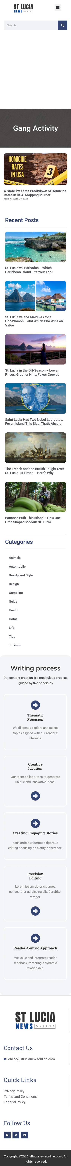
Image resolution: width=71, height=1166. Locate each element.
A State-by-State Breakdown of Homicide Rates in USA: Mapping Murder (35, 193)
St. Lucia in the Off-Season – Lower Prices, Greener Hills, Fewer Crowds (32, 372)
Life (11, 628)
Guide (13, 601)
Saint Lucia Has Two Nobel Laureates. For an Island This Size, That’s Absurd (34, 422)
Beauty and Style (21, 575)
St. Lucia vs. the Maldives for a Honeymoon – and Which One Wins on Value (34, 321)
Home (13, 619)
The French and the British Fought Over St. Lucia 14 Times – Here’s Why (34, 471)
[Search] (62, 25)
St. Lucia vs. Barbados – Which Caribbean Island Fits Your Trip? (29, 270)
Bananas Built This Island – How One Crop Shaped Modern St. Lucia (33, 520)
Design (14, 584)
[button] (58, 7)
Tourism (15, 645)
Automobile (17, 566)
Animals (15, 558)
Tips (12, 636)
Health (13, 610)
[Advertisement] (35, 71)
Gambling (16, 593)
